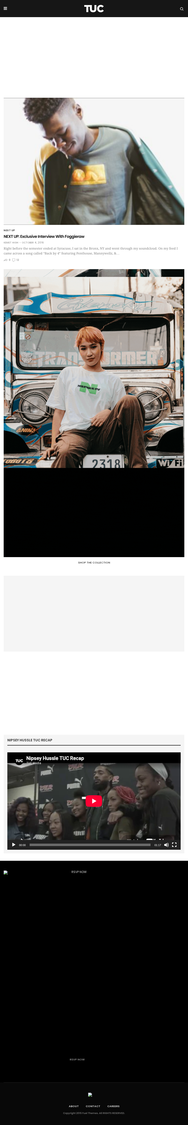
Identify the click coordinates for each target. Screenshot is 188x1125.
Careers (113, 1106)
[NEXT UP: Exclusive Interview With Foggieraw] (94, 161)
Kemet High (11, 242)
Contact (93, 1106)
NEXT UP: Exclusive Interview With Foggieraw (44, 236)
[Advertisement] (94, 54)
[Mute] (166, 844)
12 (17, 260)
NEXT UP (9, 230)
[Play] (13, 844)
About (74, 1106)
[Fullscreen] (174, 844)
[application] (94, 801)
